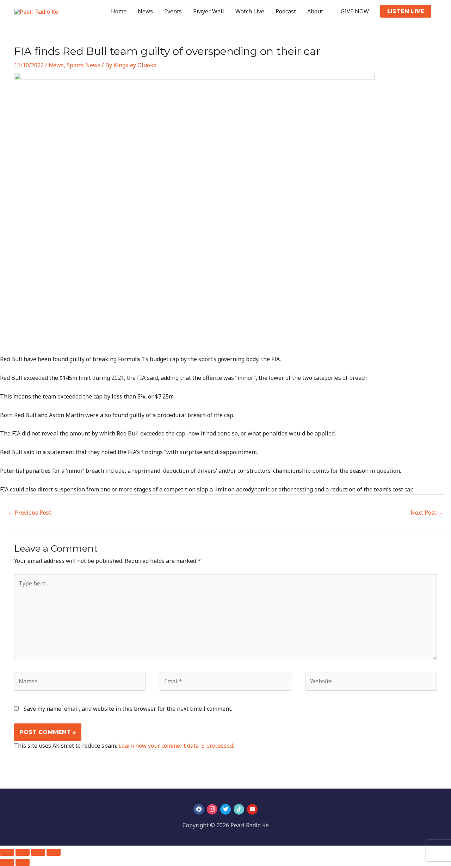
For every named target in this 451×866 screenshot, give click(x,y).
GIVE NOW (355, 11)
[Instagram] (212, 809)
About (315, 11)
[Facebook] (198, 809)
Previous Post (29, 512)
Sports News (83, 65)
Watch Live (249, 11)
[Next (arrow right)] (23, 862)
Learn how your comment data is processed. (176, 745)
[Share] (38, 852)
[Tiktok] (239, 809)
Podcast (286, 11)
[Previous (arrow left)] (7, 862)
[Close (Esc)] (54, 852)
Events (173, 11)
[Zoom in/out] (7, 852)
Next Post (426, 512)
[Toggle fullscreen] (23, 852)
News (145, 11)
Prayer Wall (208, 11)
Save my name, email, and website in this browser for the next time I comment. (128, 709)
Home (118, 11)
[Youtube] (252, 809)
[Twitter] (225, 809)
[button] (405, 11)
